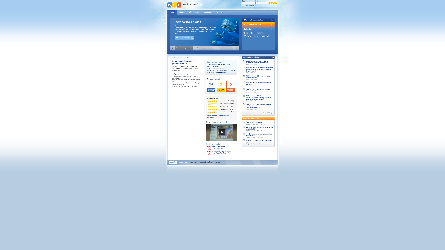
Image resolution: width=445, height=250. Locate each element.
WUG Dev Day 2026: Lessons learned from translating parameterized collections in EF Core (258, 105)
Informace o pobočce (183, 48)
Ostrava (247, 36)
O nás (181, 12)
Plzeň (255, 36)
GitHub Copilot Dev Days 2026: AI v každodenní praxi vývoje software (257, 62)
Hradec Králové (256, 33)
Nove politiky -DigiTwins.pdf (221, 152)
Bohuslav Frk (221, 72)
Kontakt (220, 12)
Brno (246, 33)
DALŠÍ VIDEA (266, 113)
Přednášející (194, 12)
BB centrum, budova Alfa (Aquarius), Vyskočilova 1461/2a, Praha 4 (221, 69)
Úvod (172, 12)
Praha (262, 36)
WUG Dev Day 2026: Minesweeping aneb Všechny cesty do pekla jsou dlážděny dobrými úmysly (259, 69)
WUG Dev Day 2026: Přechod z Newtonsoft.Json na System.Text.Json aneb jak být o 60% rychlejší (258, 97)
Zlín (268, 36)
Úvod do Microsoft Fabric (254, 122)
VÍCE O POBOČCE (182, 38)
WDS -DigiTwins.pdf (218, 147)
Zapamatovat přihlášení (251, 5)
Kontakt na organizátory (203, 48)
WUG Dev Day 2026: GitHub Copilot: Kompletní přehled (258, 90)
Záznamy (208, 12)
